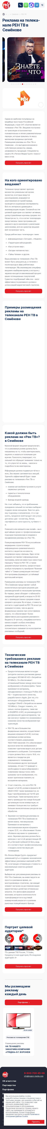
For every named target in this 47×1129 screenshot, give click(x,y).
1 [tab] (11, 84)
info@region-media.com (33, 1076)
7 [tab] (24, 84)
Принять (36, 1122)
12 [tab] (35, 84)
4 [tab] (18, 84)
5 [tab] (20, 84)
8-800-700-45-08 (20, 5)
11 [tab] (33, 84)
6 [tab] (22, 84)
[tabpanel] (18, 1032)
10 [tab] (31, 84)
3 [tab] (16, 84)
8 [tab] (26, 84)
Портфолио (23, 1002)
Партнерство (9, 1085)
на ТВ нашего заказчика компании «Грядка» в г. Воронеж (17, 1049)
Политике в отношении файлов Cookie (22, 1115)
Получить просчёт (23, 163)
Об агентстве (9, 1081)
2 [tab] (13, 84)
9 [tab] (29, 84)
